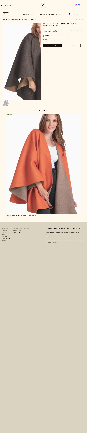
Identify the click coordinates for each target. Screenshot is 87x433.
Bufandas (4, 226)
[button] (83, 13)
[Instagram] (76, 4)
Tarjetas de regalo (6, 232)
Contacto (4, 234)
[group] (43, 160)
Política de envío (16, 226)
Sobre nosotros (5, 230)
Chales (3, 228)
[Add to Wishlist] (82, 45)
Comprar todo (5, 222)
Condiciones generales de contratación (21, 222)
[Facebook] (79, 4)
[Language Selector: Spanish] (6, 13)
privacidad (20, 224)
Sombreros (4, 224)
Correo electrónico (49, 231)
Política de (15, 224)
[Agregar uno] (49, 41)
